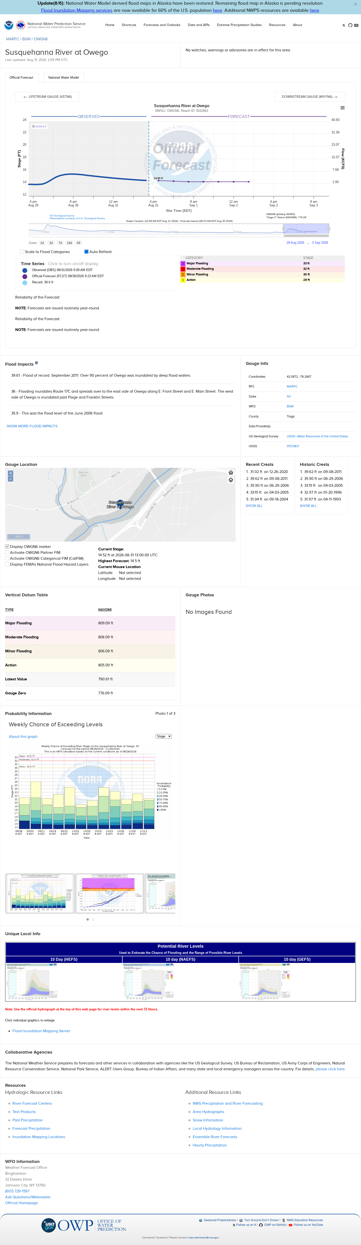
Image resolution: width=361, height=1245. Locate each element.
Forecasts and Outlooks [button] (162, 25)
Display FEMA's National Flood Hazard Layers (48, 564)
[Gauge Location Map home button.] (230, 472)
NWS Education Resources (304, 1220)
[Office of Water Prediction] (92, 1225)
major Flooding (18, 623)
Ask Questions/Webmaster (28, 1197)
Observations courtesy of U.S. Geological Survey (77, 218)
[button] (355, 4)
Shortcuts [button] (129, 25)
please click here (330, 1069)
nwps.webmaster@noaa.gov (203, 1237)
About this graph (23, 736)
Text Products (24, 1112)
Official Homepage (21, 1203)
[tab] (22, 77)
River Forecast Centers (32, 1103)
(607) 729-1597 (17, 1191)
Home (109, 25)
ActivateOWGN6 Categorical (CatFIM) (46, 558)
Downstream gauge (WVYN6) (307, 97)
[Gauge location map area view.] (230, 480)
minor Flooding (18, 651)
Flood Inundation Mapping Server (41, 1031)
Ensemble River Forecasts (215, 1137)
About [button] (297, 25)
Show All (254, 506)
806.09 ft (105, 651)
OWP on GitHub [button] (275, 1225)
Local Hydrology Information (217, 1128)
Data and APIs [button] (199, 25)
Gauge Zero (15, 693)
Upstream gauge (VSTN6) (50, 97)
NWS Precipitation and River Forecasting (228, 1103)
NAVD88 (105, 610)
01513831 (293, 446)
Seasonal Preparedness (219, 1220)
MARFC (12, 39)
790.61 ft (105, 679)
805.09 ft (105, 665)
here (217, 10)
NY (289, 397)
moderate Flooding (22, 637)
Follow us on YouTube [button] (308, 1225)
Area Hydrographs (208, 1112)
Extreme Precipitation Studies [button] (239, 25)
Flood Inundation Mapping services (76, 10)
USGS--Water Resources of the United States (317, 436)
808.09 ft (105, 637)
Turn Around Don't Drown (261, 1220)
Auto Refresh (100, 252)
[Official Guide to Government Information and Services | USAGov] (48, 1225)
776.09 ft (105, 693)
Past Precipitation (28, 1120)
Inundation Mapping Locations (39, 1137)
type (9, 610)
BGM (26, 39)
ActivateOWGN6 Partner (35, 552)
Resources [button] (277, 25)
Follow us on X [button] (246, 1225)
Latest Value (16, 679)
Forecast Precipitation (31, 1128)
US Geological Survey (62, 215)
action (10, 665)
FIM (57, 552)
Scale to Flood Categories (47, 252)
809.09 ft (105, 623)
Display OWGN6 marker (30, 546)
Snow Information (208, 1120)
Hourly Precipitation (210, 1145)
